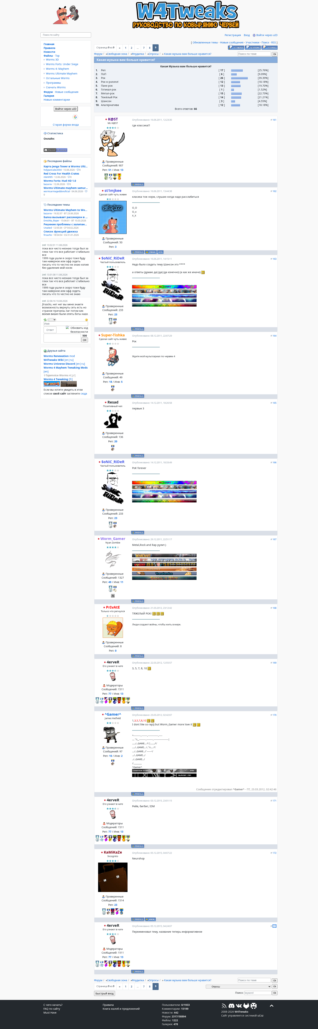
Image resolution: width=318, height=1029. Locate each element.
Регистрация (233, 35)
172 (274, 852)
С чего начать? (52, 1005)
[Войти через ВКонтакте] (56, 117)
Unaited (48, 227)
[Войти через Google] (75, 117)
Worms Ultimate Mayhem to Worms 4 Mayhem (66, 210)
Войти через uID (267, 35)
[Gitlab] (246, 1006)
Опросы (154, 54)
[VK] (239, 1006)
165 (274, 402)
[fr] (58, 379)
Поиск (265, 42)
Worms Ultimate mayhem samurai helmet (66, 188)
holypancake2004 (53, 169)
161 (274, 119)
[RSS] (224, 1006)
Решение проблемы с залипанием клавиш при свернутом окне (66, 224)
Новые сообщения (231, 42)
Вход (247, 35)
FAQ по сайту (51, 1008)
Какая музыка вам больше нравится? (187, 54)
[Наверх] (272, 1006)
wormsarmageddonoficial (57, 191)
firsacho (48, 235)
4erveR (113, 662)
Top (57, 55)
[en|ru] (59, 360)
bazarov (48, 184)
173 (274, 926)
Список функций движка (61, 231)
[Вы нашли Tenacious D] (45, 204)
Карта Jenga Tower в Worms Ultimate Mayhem (66, 166)
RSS (273, 42)
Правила (49, 48)
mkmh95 (48, 177)
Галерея (49, 95)
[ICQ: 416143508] (160, 252)
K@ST (113, 119)
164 (274, 335)
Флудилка (138, 54)
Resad (113, 402)
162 (274, 191)
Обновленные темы (205, 42)
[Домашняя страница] (150, 919)
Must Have (49, 1012)
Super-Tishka (113, 335)
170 (274, 715)
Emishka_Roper (51, 220)
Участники (252, 42)
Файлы (48, 55)
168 (274, 607)
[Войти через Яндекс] (69, 117)
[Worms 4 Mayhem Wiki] (52, 386)
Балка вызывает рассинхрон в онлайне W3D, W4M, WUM (66, 217)
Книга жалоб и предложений (121, 1008)
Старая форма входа (66, 124)
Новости (49, 52)
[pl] (61, 375)
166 (274, 462)
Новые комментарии (57, 99)
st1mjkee (113, 190)
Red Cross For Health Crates (61, 173)
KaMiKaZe (113, 852)
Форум (98, 54)
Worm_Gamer (112, 538)
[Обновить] (45, 319)
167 (274, 539)
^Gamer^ (113, 714)
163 (274, 258)
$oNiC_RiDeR (112, 258)
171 (274, 800)
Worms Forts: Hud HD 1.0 (60, 180)
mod (59, 356)
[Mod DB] (254, 1006)
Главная (49, 44)
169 (274, 662)
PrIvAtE (113, 607)
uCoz (260, 1015)
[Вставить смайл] (86, 319)
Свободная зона (117, 54)
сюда (84, 393)
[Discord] (231, 1006)
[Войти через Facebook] (63, 117)
